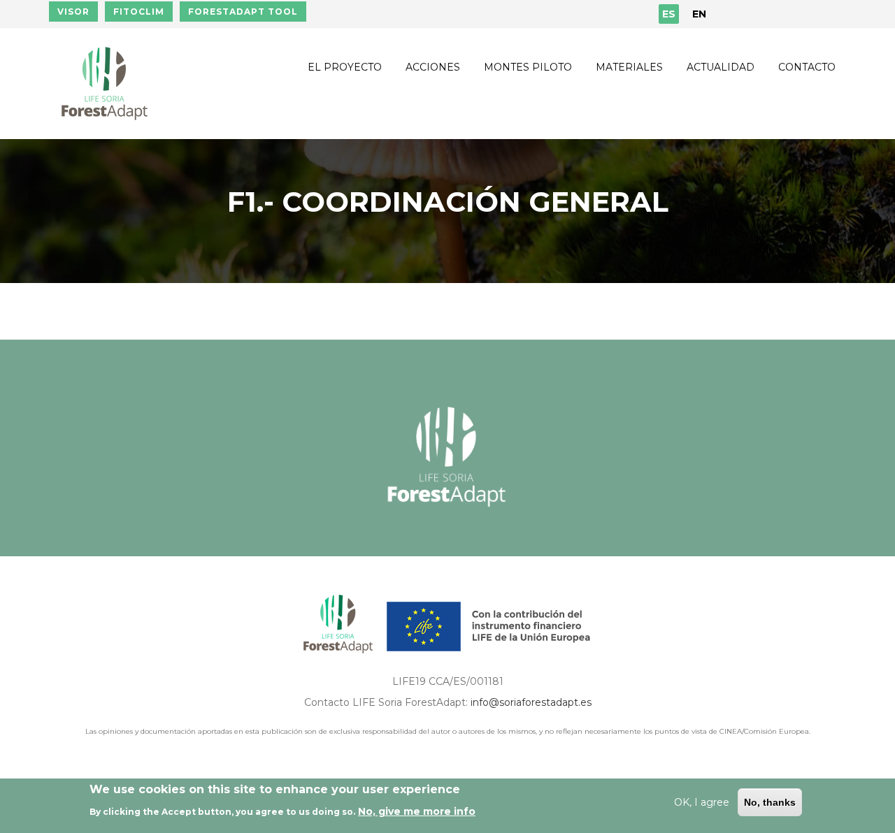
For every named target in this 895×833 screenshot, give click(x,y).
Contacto (807, 67)
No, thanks (770, 802)
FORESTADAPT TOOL (243, 11)
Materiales (629, 67)
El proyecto (345, 67)
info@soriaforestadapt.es (531, 702)
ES (668, 14)
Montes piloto (528, 67)
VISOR (73, 11)
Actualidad (720, 67)
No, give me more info (416, 811)
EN (699, 14)
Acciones (433, 67)
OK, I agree (701, 802)
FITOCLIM (138, 11)
